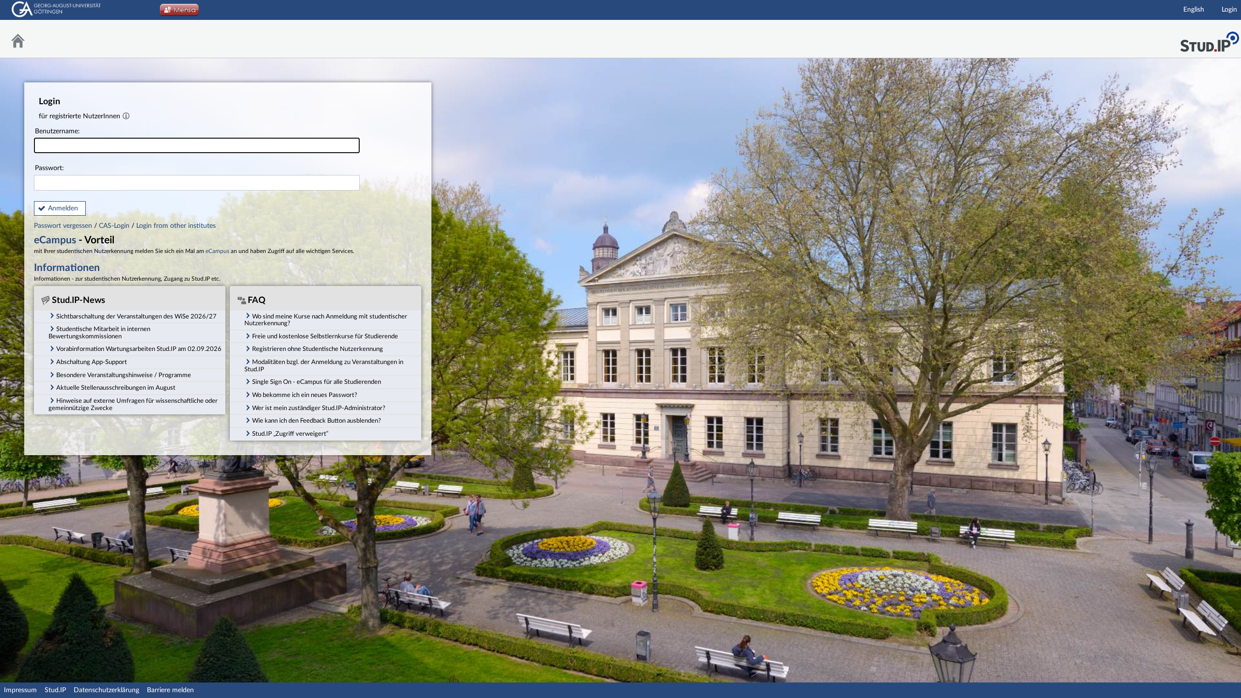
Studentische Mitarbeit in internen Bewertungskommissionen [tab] (99, 333)
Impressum (20, 690)
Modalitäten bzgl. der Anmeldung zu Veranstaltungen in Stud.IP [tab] (323, 366)
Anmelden (63, 208)
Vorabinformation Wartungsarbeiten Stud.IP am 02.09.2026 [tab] (139, 349)
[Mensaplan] (179, 12)
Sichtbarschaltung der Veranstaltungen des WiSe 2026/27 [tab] (136, 316)
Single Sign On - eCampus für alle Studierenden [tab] (316, 382)
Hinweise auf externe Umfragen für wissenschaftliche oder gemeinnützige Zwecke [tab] (133, 404)
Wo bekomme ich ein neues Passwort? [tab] (304, 395)
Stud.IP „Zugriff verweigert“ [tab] (290, 433)
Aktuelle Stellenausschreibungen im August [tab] (115, 387)
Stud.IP (55, 690)
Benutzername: (57, 131)
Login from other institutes (176, 225)
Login (1229, 9)
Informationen (67, 268)
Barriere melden (170, 690)
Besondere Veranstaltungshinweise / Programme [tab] (123, 375)
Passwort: (49, 168)
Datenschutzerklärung (106, 690)
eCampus (55, 240)
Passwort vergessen (64, 225)
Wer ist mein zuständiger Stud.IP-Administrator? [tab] (318, 408)
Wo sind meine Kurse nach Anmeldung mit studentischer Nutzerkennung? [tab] (325, 320)
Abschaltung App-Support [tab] (91, 362)
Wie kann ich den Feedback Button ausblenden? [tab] (316, 420)
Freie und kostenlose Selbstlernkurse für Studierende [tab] (325, 336)
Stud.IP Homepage (1209, 39)
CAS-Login (114, 225)
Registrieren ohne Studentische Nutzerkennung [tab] (317, 349)
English (1193, 9)
